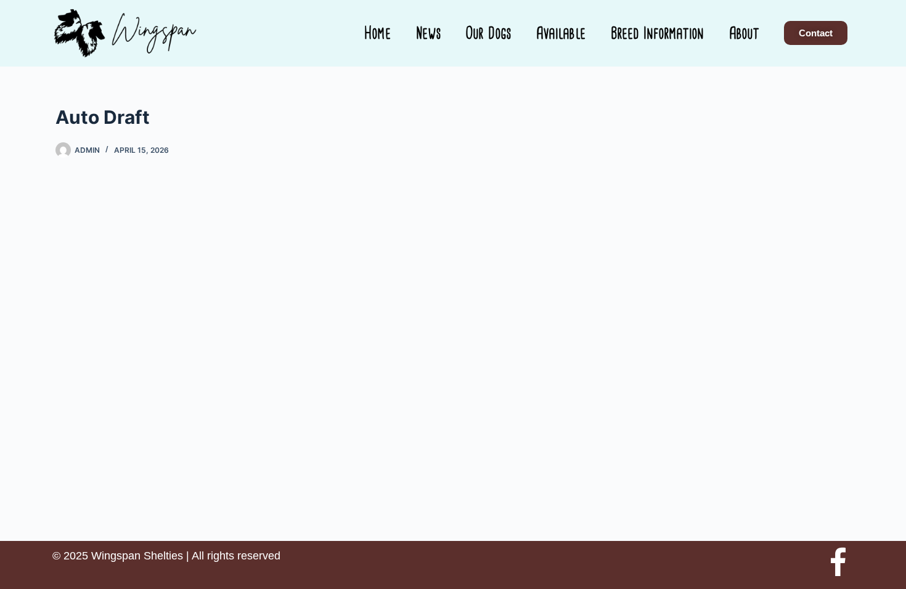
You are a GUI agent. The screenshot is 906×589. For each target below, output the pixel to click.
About (744, 33)
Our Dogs (489, 33)
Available (561, 33)
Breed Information (657, 33)
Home (377, 33)
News (428, 33)
